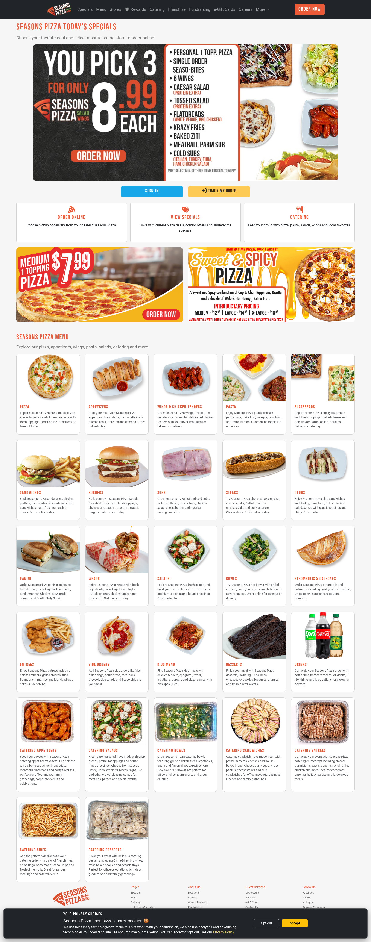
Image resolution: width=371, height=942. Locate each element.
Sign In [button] (152, 191)
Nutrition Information (143, 907)
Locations (193, 892)
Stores (115, 9)
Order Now (309, 9)
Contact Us (251, 907)
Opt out (266, 923)
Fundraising (199, 9)
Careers (245, 9)
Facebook (308, 892)
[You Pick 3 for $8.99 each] (185, 112)
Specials (85, 9)
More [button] (261, 9)
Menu (101, 9)
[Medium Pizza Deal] (99, 284)
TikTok (306, 897)
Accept (295, 923)
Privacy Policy (223, 932)
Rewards (137, 9)
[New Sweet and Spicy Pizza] (271, 284)
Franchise (177, 9)
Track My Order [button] (221, 191)
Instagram (309, 902)
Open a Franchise (198, 902)
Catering (157, 9)
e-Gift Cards (224, 9)
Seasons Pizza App (314, 907)
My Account (252, 892)
